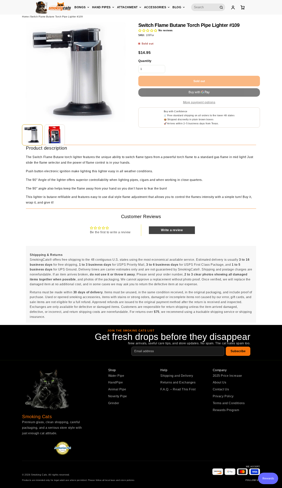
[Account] (233, 7)
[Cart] (242, 7)
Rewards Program (226, 410)
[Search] (221, 7)
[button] (147, 30)
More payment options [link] (199, 102)
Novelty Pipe (117, 396)
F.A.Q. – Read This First (177, 389)
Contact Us (221, 389)
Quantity (145, 61)
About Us (219, 382)
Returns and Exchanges (178, 382)
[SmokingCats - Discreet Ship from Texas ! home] (53, 7)
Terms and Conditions (229, 403)
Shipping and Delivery (176, 375)
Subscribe (238, 351)
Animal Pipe (117, 389)
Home (25, 16)
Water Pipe (116, 375)
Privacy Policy (223, 396)
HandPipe (115, 382)
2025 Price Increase (227, 375)
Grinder (113, 403)
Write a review (172, 230)
